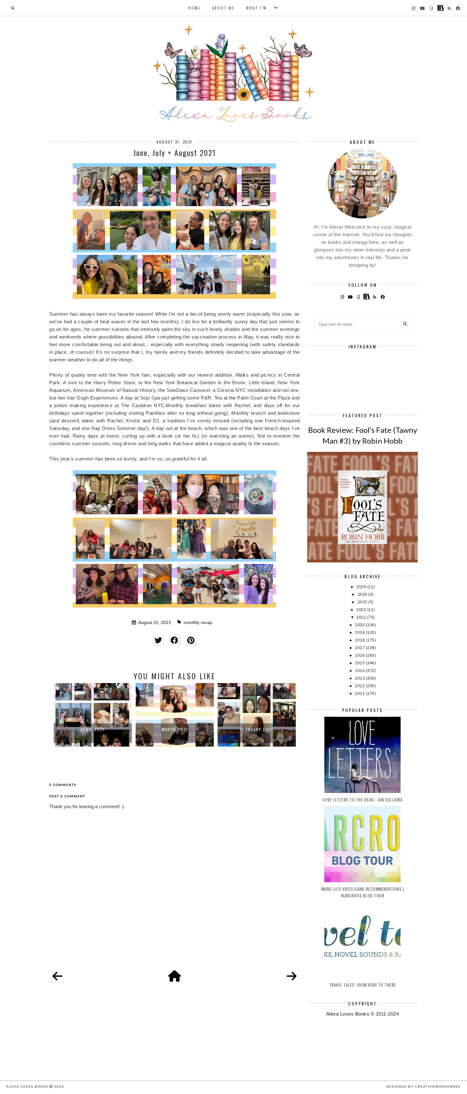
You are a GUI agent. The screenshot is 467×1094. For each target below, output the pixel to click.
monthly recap (198, 622)
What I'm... (259, 7)
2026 (361, 587)
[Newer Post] (57, 976)
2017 (360, 648)
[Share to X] (158, 640)
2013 (360, 678)
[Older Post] (291, 976)
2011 (360, 693)
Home (194, 7)
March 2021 (175, 729)
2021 (361, 617)
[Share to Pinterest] (191, 640)
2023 (363, 602)
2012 (360, 686)
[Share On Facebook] (174, 640)
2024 (363, 594)
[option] (92, 714)
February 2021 (256, 729)
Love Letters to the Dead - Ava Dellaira (362, 799)
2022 (361, 609)
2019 (360, 632)
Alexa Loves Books (27, 1086)
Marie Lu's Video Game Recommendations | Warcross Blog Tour (362, 892)
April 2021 (93, 729)
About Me (223, 7)
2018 (360, 640)
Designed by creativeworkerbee (423, 1086)
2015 (360, 663)
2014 (360, 670)
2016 (360, 655)
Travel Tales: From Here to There (362, 984)
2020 (360, 625)
